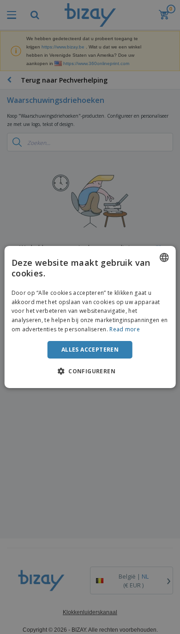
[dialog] (90, 317)
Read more (124, 329)
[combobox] (163, 257)
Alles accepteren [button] (90, 349)
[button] (90, 371)
